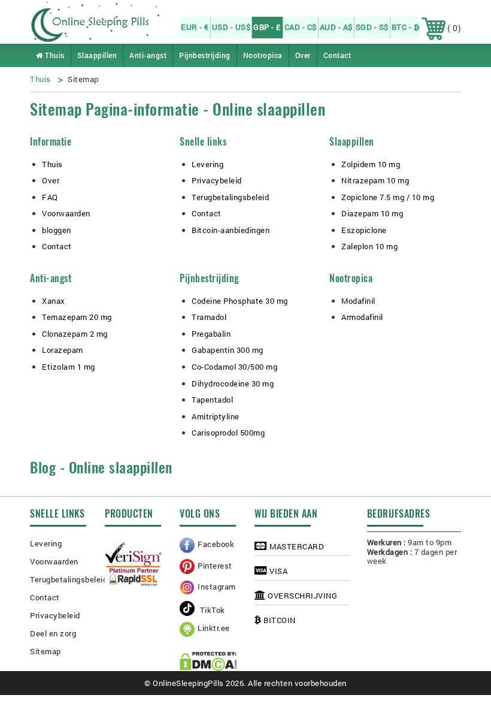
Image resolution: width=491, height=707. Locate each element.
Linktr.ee (214, 628)
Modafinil (358, 300)
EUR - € (195, 27)
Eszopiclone (364, 230)
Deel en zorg (53, 633)
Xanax (53, 300)
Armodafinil (362, 317)
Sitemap (45, 651)
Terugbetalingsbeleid (230, 197)
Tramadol (209, 317)
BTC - (403, 27)
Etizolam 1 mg (68, 366)
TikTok (211, 610)
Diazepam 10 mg (372, 213)
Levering (207, 164)
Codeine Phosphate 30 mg (240, 300)
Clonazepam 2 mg (75, 333)
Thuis (54, 55)
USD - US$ (231, 27)
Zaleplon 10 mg (369, 246)
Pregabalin (211, 333)
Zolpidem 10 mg (370, 164)
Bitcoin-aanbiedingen (230, 230)
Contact (337, 55)
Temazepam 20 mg (77, 317)
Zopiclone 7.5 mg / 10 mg (387, 197)
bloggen (56, 230)
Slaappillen (97, 55)
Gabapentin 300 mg (227, 350)
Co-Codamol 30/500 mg (234, 366)
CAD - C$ (300, 27)
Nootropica (263, 55)
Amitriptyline (216, 416)
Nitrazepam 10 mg (375, 180)
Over (303, 55)
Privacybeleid (217, 180)
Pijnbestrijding (205, 55)
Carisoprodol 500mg (228, 432)
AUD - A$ (336, 27)
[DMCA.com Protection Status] (208, 661)
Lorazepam (62, 350)
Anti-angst (147, 55)
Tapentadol (212, 399)
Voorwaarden (66, 213)
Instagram (217, 586)
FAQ (50, 197)
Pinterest (215, 565)
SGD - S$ (372, 27)
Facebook (216, 544)
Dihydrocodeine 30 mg (233, 383)
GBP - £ (267, 27)
